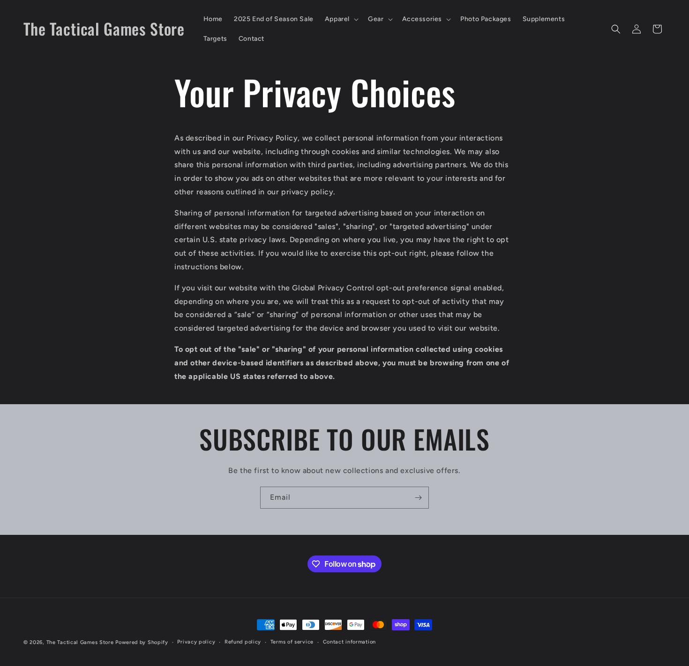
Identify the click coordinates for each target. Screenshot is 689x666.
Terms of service (292, 642)
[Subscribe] (418, 498)
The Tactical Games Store (81, 642)
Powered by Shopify (141, 642)
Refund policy (243, 642)
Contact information (349, 642)
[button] (340, 19)
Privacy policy (196, 642)
